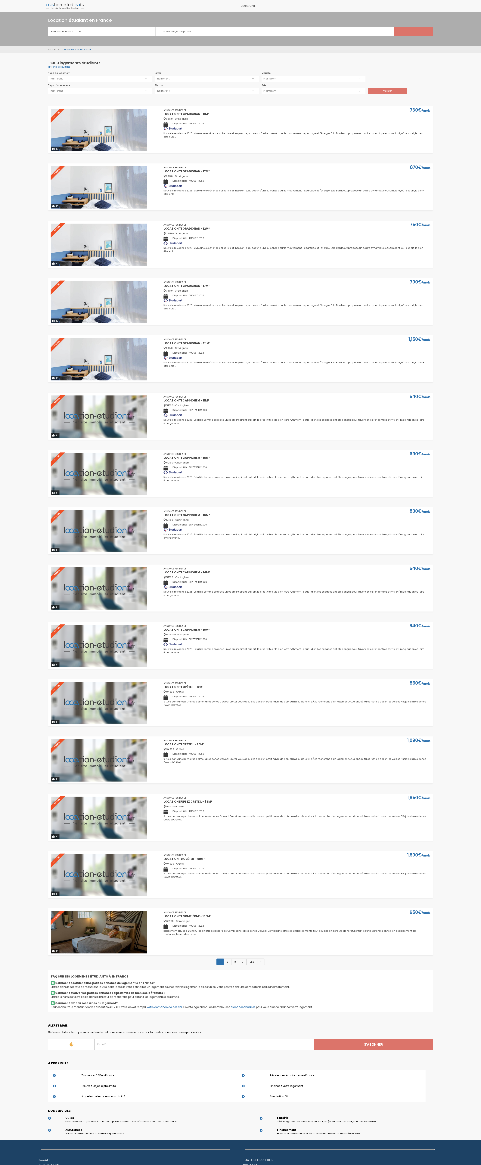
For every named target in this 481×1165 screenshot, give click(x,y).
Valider (387, 91)
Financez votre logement (286, 1086)
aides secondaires (243, 1007)
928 (252, 961)
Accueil (45, 1160)
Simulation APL (279, 1096)
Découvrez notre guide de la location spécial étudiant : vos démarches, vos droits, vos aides (121, 1121)
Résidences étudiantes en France (292, 1075)
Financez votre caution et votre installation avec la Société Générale (318, 1133)
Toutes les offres (258, 1160)
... (242, 961)
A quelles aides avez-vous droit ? (103, 1096)
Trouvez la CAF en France (97, 1075)
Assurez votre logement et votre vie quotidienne (94, 1133)
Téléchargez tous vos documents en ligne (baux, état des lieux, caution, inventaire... (327, 1121)
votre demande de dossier (164, 1007)
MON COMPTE (248, 6)
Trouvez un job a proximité (98, 1086)
